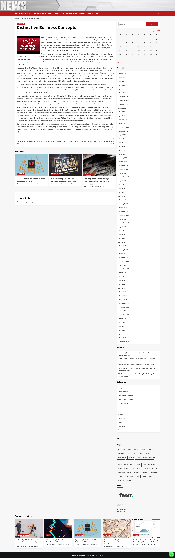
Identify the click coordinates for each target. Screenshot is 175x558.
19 (132, 51)
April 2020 (121, 334)
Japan (120, 468)
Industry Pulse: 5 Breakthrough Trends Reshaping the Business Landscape (96, 181)
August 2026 (122, 73)
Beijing (136, 449)
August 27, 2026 (33, 184)
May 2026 (121, 85)
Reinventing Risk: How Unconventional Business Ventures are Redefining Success (137, 354)
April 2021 (121, 288)
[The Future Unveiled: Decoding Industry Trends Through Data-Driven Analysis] (146, 528)
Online (129, 472)
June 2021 (121, 280)
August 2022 (122, 227)
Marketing (121, 418)
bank (129, 449)
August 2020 (122, 318)
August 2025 (122, 108)
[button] (159, 13)
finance (143, 461)
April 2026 (121, 89)
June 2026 (121, 81)
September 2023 (123, 177)
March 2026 (122, 93)
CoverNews (90, 555)
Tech (126, 476)
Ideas (138, 464)
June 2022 (121, 234)
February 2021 (123, 295)
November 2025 (123, 100)
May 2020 (121, 330)
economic (152, 457)
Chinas (141, 453)
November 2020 (123, 307)
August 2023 (122, 181)
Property (90, 13)
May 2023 (121, 192)
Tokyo (137, 476)
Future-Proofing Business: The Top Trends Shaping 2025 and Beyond (137, 360)
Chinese (148, 453)
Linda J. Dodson (22, 32)
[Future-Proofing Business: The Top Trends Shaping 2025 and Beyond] (58, 528)
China (134, 453)
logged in (27, 202)
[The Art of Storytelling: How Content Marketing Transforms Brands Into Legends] (117, 528)
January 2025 (122, 123)
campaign (121, 453)
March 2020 (122, 338)
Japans (126, 468)
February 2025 (123, 119)
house (132, 464)
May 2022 (121, 238)
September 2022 (123, 223)
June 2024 (121, 142)
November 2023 (123, 169)
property (145, 472)
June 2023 (121, 188)
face (137, 461)
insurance (151, 464)
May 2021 (121, 284)
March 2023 (122, 200)
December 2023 (123, 165)
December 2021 (123, 257)
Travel (120, 430)
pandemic (137, 472)
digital (145, 457)
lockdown (146, 468)
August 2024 (122, 135)
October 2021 (122, 265)
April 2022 (121, 242)
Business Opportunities (23, 13)
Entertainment (122, 411)
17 (120, 51)
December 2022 (123, 211)
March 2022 (122, 246)
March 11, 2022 (32, 32)
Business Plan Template (42, 13)
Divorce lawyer (58, 13)
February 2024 (123, 158)
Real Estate (122, 426)
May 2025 (121, 112)
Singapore (154, 472)
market (154, 468)
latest (138, 468)
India (144, 464)
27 (139, 54)
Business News (71, 13)
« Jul (118, 62)
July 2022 (121, 230)
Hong (126, 464)
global (150, 461)
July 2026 (121, 77)
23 (157, 51)
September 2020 (123, 315)
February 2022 (123, 250)
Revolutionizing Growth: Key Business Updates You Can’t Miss (64, 180)
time (131, 476)
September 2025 (123, 104)
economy (121, 461)
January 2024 (122, 161)
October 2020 (122, 311)
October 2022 (122, 219)
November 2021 (123, 261)
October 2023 (122, 173)
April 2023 (121, 196)
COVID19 (131, 457)
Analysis (82, 13)
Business (150, 449)
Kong (132, 468)
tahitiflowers (121, 511)
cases (128, 453)
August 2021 (122, 272)
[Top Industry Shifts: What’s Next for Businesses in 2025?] (31, 165)
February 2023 (123, 204)
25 (126, 54)
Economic (121, 407)
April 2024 (121, 150)
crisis (138, 457)
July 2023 (121, 184)
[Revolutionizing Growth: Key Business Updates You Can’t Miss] (65, 165)
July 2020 (121, 322)
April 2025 (121, 116)
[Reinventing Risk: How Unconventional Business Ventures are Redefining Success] (29, 528)
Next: (91, 141)
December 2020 (123, 303)
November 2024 (123, 127)
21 (145, 51)
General (120, 414)
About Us (99, 13)
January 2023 (122, 207)
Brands (143, 449)
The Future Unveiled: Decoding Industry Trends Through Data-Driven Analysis (137, 375)
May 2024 (121, 146)
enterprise (130, 461)
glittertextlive (121, 509)
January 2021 (122, 299)
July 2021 (121, 276)
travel (144, 476)
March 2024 (122, 154)
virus (150, 476)
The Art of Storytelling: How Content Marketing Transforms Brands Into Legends (136, 369)
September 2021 (123, 269)
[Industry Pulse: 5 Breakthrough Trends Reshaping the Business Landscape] (99, 165)
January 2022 (122, 253)
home (120, 464)
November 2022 (123, 215)
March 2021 (122, 292)
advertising (122, 449)
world (129, 480)
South (120, 476)
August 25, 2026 (100, 186)
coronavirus (122, 457)
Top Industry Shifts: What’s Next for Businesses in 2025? (31, 180)
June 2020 (121, 326)
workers (121, 480)
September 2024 (123, 131)
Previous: (41, 141)
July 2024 (121, 138)
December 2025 (123, 96)
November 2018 (123, 341)
